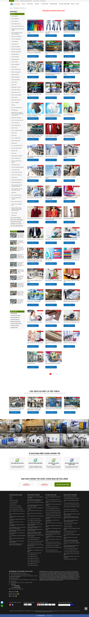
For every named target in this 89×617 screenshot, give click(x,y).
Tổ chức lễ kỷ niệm (50, 575)
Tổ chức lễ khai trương (61, 574)
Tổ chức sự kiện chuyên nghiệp (69, 573)
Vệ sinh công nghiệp (13, 502)
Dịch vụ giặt (30, 3)
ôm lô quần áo (68, 571)
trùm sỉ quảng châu (50, 571)
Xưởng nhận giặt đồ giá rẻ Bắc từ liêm (53, 515)
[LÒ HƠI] (55, 426)
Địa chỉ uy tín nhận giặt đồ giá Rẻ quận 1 (72, 504)
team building (62, 576)
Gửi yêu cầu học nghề (62, 484)
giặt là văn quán (55, 580)
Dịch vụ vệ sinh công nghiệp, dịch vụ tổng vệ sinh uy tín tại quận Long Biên (71, 541)
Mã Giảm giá (43, 0)
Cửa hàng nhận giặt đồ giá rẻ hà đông (71, 503)
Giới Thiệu (17, 0)
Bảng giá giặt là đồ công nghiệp (34, 537)
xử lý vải (78, 577)
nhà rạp (63, 571)
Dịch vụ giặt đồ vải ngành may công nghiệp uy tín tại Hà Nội (71, 521)
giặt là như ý (73, 577)
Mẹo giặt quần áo (13, 503)
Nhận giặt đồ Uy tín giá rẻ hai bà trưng (53, 513)
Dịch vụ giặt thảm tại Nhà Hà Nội (34, 518)
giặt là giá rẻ (54, 577)
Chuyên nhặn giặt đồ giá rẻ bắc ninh (53, 508)
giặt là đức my (42, 578)
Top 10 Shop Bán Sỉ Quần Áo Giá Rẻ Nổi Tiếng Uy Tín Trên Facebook (17, 528)
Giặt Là (11, 498)
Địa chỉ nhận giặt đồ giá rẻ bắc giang (53, 510)
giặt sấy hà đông (70, 579)
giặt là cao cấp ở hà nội (56, 578)
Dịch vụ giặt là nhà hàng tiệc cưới (70, 531)
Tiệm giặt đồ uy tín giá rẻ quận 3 (70, 509)
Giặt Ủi (77, 3)
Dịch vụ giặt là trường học (69, 532)
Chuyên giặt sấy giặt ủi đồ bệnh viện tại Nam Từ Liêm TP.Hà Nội (35, 506)
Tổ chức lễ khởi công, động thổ (60, 575)
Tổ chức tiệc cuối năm (70, 574)
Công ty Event (65, 572)
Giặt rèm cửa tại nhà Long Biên (16, 507)
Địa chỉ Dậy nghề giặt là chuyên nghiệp (71, 551)
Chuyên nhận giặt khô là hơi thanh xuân (53, 551)
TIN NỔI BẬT (13, 231)
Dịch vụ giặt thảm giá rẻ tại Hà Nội (34, 552)
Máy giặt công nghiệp (64, 3)
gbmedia (49, 576)
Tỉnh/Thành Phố (53, 3)
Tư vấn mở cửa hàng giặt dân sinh (70, 550)
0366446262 (13, 584)
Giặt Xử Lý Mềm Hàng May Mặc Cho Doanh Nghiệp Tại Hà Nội (34, 527)
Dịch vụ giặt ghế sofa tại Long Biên (16, 509)
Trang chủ (12, 0)
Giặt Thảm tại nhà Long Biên (15, 505)
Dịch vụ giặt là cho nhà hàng (33, 558)
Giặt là (23, 3)
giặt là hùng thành (60, 577)
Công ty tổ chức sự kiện (57, 572)
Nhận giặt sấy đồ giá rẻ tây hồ (52, 550)
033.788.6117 (17, 585)
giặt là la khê (48, 580)
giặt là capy (60, 580)
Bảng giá (37, 3)
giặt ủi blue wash (67, 577)
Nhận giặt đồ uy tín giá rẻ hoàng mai (53, 542)
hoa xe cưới (43, 577)
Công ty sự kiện (54, 574)
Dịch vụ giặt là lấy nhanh (32, 556)
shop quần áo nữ (57, 571)
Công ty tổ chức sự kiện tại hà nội (47, 573)
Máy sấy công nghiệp (14, 500)
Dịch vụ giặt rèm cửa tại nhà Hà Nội (34, 520)
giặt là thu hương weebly (47, 579)
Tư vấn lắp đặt (44, 3)
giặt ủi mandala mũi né (62, 579)
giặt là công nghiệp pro (70, 576)
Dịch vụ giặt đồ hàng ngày (33, 565)
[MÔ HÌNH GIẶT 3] (11, 426)
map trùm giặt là (48, 578)
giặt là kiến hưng (42, 580)
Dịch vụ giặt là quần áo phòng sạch (71, 523)
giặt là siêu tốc (55, 579)
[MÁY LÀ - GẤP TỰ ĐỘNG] (11, 441)
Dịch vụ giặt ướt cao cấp (32, 563)
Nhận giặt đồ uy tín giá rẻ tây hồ (52, 506)
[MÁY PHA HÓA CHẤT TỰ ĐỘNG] (55, 441)
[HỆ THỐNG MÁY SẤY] (33, 441)
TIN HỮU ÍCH (20, 231)
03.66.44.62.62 (17, 587)
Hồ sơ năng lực (36, 0)
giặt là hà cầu (76, 579)
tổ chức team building (55, 576)
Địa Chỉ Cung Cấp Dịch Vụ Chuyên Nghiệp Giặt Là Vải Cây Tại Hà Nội (34, 533)
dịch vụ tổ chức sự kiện (47, 572)
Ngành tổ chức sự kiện (58, 573)
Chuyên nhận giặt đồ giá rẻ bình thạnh (71, 498)
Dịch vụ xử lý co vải (68, 524)
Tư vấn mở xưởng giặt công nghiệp (71, 548)
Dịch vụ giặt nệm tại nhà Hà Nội (34, 522)
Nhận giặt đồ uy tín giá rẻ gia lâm (52, 545)
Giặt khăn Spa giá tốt (68, 526)
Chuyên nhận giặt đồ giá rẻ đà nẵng (53, 499)
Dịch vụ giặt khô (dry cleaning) (33, 561)
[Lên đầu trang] (85, 608)
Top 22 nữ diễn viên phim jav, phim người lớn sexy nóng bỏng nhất (16, 544)
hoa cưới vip (48, 577)
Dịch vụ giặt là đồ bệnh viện (33, 539)
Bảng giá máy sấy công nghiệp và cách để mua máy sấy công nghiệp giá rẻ (35, 500)
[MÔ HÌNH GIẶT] (33, 426)
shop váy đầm (44, 576)
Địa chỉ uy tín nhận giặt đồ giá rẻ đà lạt (53, 512)
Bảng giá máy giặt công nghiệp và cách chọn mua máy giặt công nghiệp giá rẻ (53, 532)
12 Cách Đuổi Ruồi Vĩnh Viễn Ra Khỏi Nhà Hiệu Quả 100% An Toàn (71, 546)
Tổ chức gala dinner (70, 575)
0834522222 (2, 602)
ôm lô (42, 572)
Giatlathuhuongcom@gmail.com (26, 0)
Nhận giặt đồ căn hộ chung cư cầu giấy (53, 543)
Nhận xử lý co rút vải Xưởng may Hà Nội (35, 541)
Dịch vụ (72, 3)
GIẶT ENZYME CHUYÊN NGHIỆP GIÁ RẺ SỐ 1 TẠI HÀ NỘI (35, 530)
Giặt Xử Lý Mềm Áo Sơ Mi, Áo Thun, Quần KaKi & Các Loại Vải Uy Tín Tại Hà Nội (71, 517)
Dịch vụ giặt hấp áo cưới (32, 554)
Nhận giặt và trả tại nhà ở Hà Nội (70, 559)
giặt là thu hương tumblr (66, 578)
